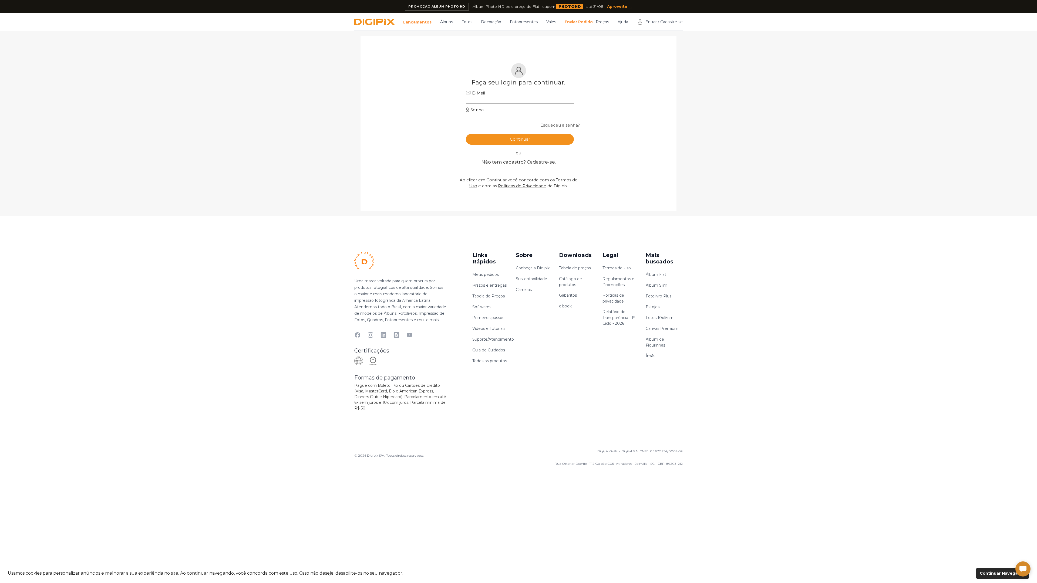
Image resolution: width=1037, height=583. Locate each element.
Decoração (491, 21)
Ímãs (650, 355)
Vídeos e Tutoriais (488, 328)
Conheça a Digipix (533, 268)
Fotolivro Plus (658, 296)
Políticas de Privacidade (522, 185)
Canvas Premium (662, 328)
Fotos (467, 21)
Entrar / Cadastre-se (664, 21)
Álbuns (446, 21)
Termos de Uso (616, 268)
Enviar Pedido (579, 21)
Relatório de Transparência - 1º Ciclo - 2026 (618, 317)
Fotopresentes (524, 21)
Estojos (652, 306)
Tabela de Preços (488, 296)
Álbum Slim (656, 285)
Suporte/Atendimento (493, 339)
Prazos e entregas (489, 285)
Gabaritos (568, 295)
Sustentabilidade (531, 278)
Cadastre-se (541, 162)
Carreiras (524, 289)
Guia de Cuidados (488, 350)
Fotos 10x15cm (660, 317)
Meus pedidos (485, 274)
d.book (565, 306)
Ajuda (623, 21)
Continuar (520, 139)
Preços (602, 21)
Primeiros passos (488, 317)
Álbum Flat (656, 274)
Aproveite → (619, 6)
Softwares (481, 306)
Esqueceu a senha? (560, 125)
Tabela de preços (575, 268)
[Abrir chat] (1023, 569)
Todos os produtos (489, 360)
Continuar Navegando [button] (1003, 573)
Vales (551, 21)
